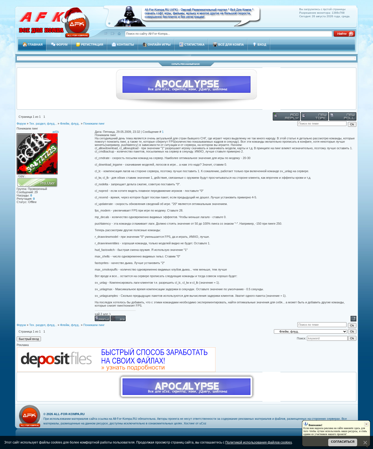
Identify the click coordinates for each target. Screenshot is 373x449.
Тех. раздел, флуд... (43, 123)
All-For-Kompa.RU (69, 414)
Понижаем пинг (94, 123)
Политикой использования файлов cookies (258, 442)
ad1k (55, 131)
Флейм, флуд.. (70, 123)
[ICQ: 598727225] (118, 318)
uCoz (202, 423)
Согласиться (342, 441)
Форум (21, 123)
